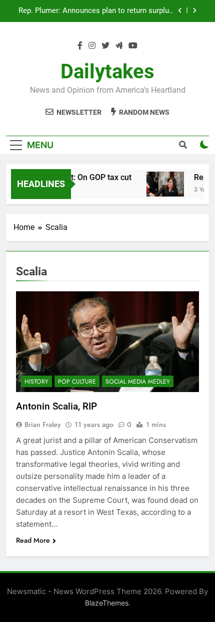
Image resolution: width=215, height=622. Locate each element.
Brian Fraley (42, 424)
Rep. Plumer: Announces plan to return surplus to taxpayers (95, 11)
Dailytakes (107, 71)
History (36, 381)
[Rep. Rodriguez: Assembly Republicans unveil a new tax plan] (163, 184)
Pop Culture (77, 381)
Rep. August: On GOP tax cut (79, 177)
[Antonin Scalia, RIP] (107, 341)
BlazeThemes (106, 603)
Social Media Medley (138, 381)
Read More (33, 540)
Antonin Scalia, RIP (56, 406)
